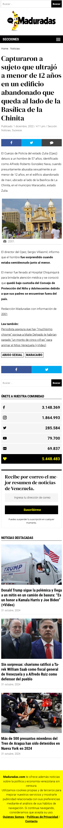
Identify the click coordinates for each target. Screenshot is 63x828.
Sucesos (17, 130)
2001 (4, 314)
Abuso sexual (12, 355)
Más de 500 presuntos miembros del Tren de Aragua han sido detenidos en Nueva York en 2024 (30, 743)
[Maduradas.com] (31, 30)
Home (4, 48)
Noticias (15, 48)
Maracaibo (34, 355)
